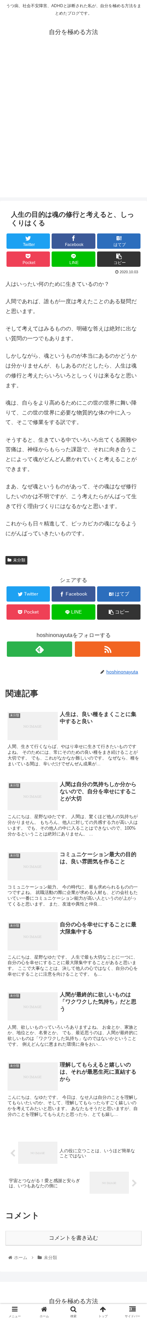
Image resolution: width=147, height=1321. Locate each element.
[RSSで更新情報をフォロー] (107, 649)
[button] (133, 845)
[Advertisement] (73, 124)
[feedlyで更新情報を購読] (39, 649)
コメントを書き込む (73, 1238)
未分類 (19, 560)
